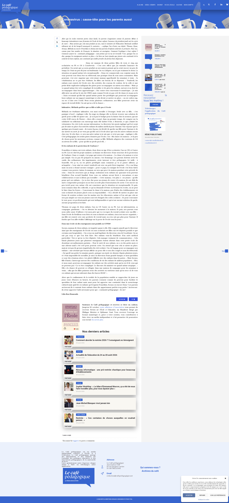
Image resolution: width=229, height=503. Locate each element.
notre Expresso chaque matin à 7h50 (79, 463)
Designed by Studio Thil (124, 499)
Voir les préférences (217, 495)
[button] (225, 478)
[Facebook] (215, 4)
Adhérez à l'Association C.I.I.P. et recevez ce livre (160, 46)
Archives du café (150, 471)
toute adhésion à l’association (112, 307)
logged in (76, 441)
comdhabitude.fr (151, 143)
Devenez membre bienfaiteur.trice (160, 55)
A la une (140, 5)
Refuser (202, 495)
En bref (160, 5)
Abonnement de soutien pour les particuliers (160, 76)
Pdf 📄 (133, 299)
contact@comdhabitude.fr (154, 140)
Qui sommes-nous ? (150, 467)
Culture (179, 5)
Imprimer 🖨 (122, 299)
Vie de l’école (170, 5)
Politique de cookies (203, 499)
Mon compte (188, 5)
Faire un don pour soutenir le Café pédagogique (160, 66)
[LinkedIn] (221, 4)
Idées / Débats (150, 5)
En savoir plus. (97, 320)
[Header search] (203, 4)
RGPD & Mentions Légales (109, 499)
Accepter (189, 495)
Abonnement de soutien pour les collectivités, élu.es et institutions (160, 87)
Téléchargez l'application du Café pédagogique (155, 111)
